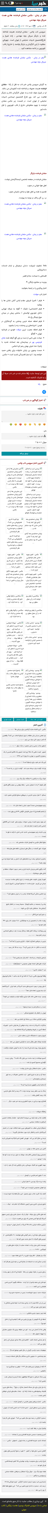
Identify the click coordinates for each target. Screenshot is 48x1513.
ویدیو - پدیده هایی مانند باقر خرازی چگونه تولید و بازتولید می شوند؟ (24, 996)
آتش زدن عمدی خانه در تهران (36, 1149)
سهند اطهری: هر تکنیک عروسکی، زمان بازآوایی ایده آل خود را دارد (25, 1165)
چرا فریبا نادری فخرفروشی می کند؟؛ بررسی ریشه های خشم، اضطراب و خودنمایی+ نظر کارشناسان (15, 542)
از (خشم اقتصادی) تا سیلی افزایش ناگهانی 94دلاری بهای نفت (27, 811)
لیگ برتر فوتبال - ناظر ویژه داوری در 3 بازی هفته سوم (29, 1255)
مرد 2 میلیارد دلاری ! (39, 970)
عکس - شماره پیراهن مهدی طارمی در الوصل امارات (29, 1401)
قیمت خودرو (7, 719)
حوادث (36, 294)
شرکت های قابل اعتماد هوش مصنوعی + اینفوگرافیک (29, 964)
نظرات (40, 408)
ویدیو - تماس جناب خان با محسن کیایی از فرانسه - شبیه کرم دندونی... (33, 640)
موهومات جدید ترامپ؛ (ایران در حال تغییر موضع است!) (28, 1350)
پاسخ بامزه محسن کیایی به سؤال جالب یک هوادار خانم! (14, 687)
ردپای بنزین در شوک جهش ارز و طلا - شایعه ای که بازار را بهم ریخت (24, 1272)
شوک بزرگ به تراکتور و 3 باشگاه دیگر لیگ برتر (31, 778)
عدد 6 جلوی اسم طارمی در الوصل (35, 1175)
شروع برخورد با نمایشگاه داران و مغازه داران (32, 1035)
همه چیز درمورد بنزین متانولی (36, 1313)
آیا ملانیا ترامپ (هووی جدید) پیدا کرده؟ (33, 1085)
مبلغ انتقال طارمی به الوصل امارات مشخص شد (31, 842)
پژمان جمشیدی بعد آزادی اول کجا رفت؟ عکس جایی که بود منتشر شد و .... (33, 538)
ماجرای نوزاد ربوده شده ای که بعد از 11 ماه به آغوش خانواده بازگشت (24, 1048)
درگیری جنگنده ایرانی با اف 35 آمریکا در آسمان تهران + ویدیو (26, 1224)
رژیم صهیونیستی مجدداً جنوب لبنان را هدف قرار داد (29, 805)
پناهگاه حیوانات (41, 1111)
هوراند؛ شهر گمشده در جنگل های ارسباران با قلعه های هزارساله (26, 848)
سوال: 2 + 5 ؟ (41, 442)
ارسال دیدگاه (24, 453)
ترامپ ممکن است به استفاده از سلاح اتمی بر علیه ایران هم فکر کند (25, 1261)
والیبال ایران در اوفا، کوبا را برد (36, 1428)
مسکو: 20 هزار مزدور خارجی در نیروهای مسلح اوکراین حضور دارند (25, 795)
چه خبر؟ (18, 3)
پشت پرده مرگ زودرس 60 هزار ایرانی (34, 1181)
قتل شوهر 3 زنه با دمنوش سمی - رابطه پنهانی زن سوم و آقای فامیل (25, 785)
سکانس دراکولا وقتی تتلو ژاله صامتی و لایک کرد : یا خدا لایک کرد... (14, 613)
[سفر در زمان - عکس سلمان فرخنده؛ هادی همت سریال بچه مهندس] (24, 68)
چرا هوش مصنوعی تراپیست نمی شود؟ (33, 1187)
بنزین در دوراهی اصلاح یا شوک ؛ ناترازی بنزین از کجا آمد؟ (27, 941)
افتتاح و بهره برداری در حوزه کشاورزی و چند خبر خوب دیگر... (26, 1101)
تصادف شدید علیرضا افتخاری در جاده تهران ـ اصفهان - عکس (26, 1440)
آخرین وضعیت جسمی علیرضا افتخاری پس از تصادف (29, 1434)
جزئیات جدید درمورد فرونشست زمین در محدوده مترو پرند (27, 1292)
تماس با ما (42, 1505)
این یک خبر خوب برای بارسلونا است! (34, 762)
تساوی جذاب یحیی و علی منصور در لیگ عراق (31, 746)
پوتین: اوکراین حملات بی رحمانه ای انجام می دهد (30, 1019)
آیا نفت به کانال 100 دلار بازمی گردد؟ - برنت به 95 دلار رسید (27, 947)
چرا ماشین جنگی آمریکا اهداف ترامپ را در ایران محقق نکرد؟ (26, 894)
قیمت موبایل (20, 719)
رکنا (39, 384)
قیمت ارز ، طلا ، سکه (36, 719)
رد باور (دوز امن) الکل (39, 914)
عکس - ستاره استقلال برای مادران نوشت (33, 1068)
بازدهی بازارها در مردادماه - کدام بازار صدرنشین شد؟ (29, 957)
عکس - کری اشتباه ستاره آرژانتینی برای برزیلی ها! (30, 729)
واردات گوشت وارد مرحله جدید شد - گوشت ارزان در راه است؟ (26, 768)
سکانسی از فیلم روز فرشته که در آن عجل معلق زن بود (33, 613)
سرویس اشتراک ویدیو (27, 1505)
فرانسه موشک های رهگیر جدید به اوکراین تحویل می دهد (28, 1042)
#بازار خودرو (21, 9)
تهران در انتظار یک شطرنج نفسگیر (35, 1013)
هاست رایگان (12, 1505)
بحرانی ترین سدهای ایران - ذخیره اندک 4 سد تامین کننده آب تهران (24, 1408)
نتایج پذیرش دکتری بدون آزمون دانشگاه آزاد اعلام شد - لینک (26, 1204)
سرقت (18, 329)
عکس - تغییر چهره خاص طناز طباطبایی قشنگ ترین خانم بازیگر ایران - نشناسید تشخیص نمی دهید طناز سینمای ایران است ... (33, 582)
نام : (44, 431)
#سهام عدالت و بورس (34, 9)
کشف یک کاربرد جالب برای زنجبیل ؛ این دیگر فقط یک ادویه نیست (25, 1194)
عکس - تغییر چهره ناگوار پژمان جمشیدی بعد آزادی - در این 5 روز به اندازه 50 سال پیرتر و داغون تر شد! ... (14, 577)
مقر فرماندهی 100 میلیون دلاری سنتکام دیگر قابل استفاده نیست (26, 1356)
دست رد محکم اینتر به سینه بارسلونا (34, 1007)
